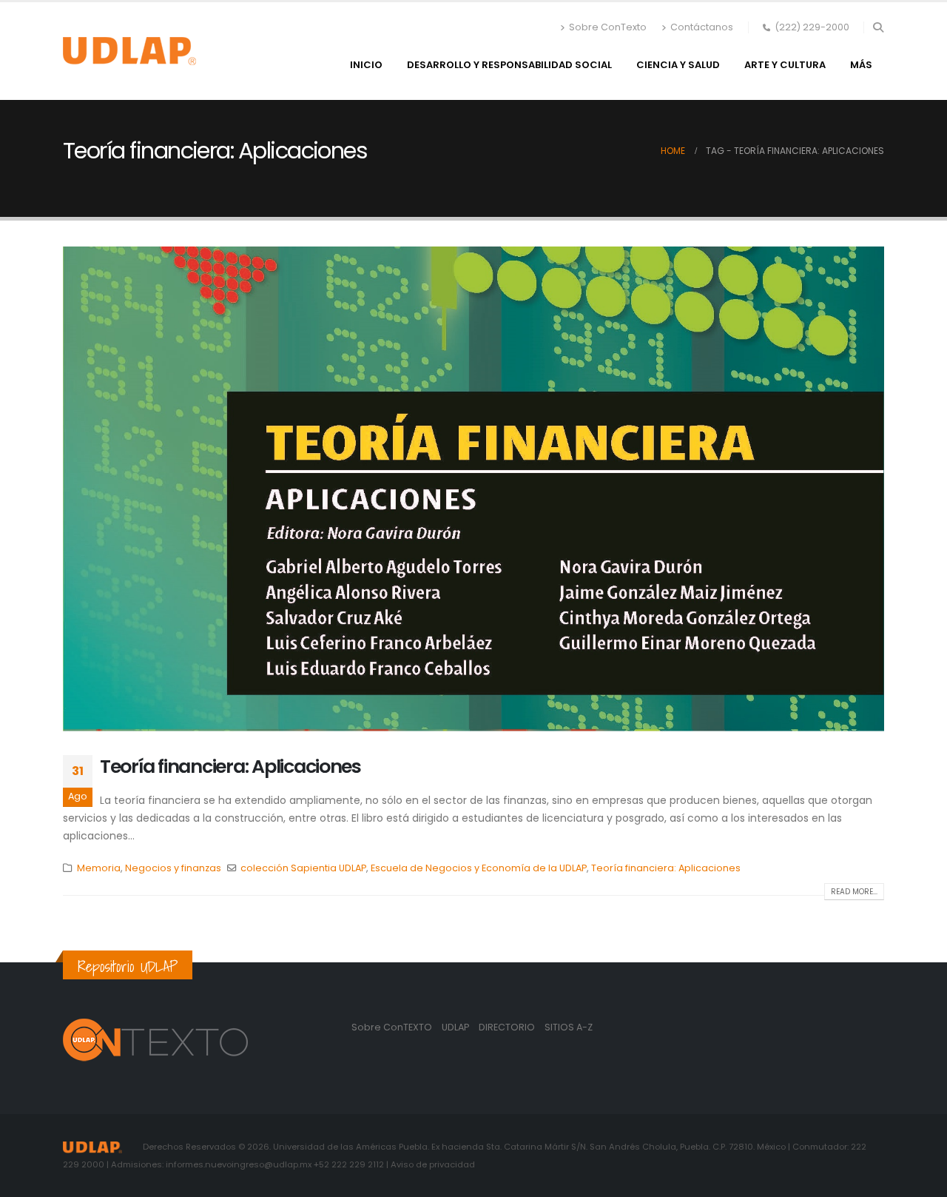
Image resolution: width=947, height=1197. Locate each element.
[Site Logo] (129, 51)
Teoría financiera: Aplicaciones (230, 766)
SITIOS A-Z (569, 1027)
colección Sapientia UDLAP (303, 868)
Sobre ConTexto (608, 27)
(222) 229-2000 (812, 27)
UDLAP (456, 1027)
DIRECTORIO (508, 1027)
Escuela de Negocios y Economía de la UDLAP (479, 868)
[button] (878, 27)
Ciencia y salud (678, 65)
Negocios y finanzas (173, 868)
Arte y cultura (785, 65)
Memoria (99, 868)
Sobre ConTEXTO (391, 1027)
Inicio (366, 65)
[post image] (473, 489)
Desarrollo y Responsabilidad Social (509, 65)
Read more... (854, 891)
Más (861, 65)
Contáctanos (701, 27)
